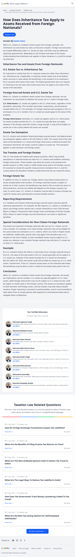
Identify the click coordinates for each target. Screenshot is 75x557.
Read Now (8, 432)
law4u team (19, 41)
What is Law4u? (36, 548)
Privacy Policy (57, 548)
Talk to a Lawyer (24, 548)
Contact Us (47, 548)
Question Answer (15, 10)
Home (5, 10)
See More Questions (36, 531)
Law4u (24, 553)
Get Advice (16, 326)
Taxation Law (28, 10)
